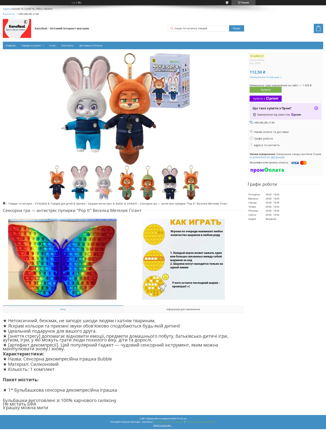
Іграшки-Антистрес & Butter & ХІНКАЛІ (112, 203)
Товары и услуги (31, 45)
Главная (10, 45)
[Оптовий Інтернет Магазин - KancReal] (17, 29)
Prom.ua (181, 418)
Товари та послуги (20, 203)
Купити (266, 89)
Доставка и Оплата (90, 45)
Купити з (259, 98)
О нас (52, 45)
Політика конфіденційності (201, 421)
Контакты (67, 45)
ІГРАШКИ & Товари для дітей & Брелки (60, 203)
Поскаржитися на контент (168, 421)
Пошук (236, 28)
